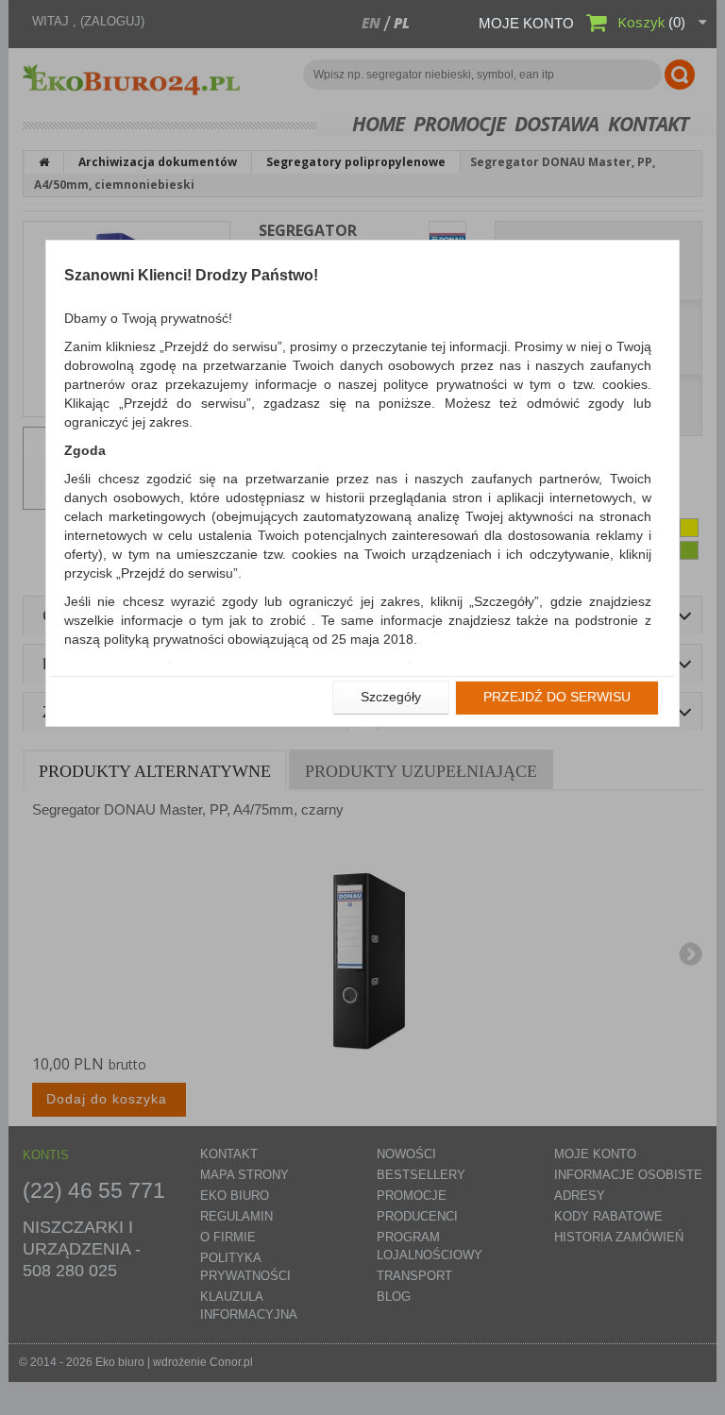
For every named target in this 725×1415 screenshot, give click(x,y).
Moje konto (526, 23)
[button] (390, 698)
